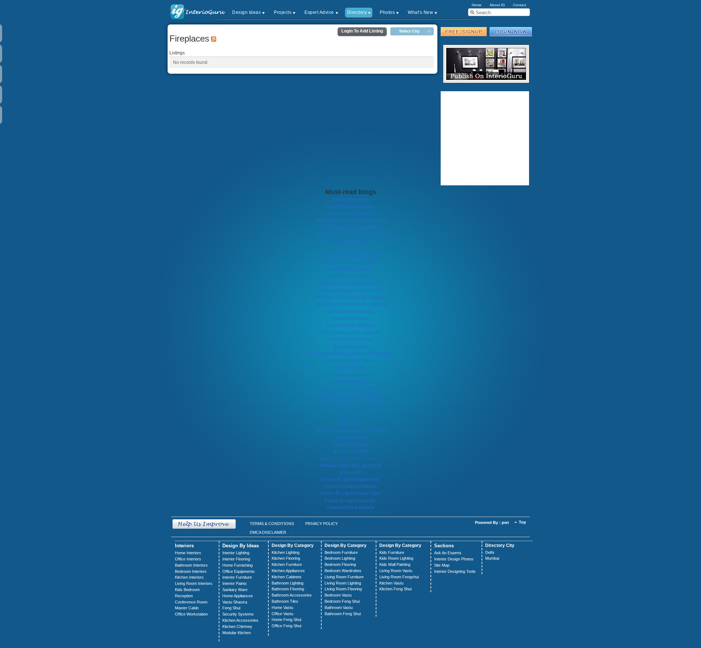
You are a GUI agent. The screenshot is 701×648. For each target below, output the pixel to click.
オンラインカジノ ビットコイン (350, 458)
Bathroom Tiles (285, 601)
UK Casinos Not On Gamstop (350, 227)
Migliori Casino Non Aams (350, 388)
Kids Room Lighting (396, 558)
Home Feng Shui (286, 619)
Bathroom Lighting (287, 583)
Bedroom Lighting (340, 558)
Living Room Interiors (193, 583)
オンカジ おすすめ (351, 451)
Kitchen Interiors (189, 577)
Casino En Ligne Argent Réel (350, 479)
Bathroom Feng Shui (343, 614)
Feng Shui (231, 608)
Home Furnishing (237, 565)
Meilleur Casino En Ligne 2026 (351, 465)
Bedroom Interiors (191, 571)
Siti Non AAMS (350, 248)
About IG (497, 5)
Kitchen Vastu (391, 583)
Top (522, 522)
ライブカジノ (350, 416)
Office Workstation (191, 614)
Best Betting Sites (350, 346)
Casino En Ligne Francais (350, 486)
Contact (519, 5)
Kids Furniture (391, 552)
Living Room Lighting (343, 583)
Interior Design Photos (454, 559)
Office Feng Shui (286, 626)
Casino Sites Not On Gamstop (350, 255)
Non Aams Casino (350, 241)
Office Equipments (238, 571)
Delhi (489, 552)
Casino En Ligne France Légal (350, 493)
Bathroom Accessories (292, 595)
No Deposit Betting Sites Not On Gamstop (351, 353)
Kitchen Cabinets (287, 577)
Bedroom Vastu (338, 595)
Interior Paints (234, 583)
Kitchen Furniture (287, 564)
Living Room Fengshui (399, 577)
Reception (184, 596)
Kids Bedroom (187, 589)
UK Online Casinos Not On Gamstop (351, 220)
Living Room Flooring (343, 589)
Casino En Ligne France (350, 360)
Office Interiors (188, 559)
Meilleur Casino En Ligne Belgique (350, 402)
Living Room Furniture (344, 577)
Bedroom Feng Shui (342, 601)
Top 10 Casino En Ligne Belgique (350, 395)
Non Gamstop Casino (350, 213)
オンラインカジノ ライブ (350, 409)
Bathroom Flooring (288, 589)
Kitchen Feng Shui (395, 589)
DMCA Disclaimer (268, 532)
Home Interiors (188, 553)
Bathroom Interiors (191, 565)
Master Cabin (187, 608)
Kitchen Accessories (240, 620)
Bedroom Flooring (340, 564)
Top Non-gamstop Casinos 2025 (350, 290)
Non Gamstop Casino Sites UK (350, 283)
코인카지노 (350, 423)
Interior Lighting (235, 553)
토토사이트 (350, 472)
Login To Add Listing (362, 31)
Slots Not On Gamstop (350, 269)
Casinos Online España (350, 507)
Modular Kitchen (236, 632)
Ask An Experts (447, 553)
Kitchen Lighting (285, 552)
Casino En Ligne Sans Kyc (350, 500)
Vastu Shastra (234, 602)
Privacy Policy (321, 523)
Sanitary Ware (235, 589)
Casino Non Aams (350, 199)
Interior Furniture (237, 577)
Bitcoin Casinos (350, 374)
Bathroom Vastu (339, 607)
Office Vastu (282, 614)
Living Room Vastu (395, 570)
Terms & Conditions (272, 523)
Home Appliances (237, 596)
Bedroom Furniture (341, 552)
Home (477, 5)
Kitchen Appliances (288, 570)
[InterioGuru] (197, 11)
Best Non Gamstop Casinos (350, 262)
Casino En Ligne (350, 437)
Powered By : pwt (492, 522)
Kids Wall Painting (394, 564)
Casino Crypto (350, 367)
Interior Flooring (236, 559)
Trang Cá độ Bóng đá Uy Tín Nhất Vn (350, 430)
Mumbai (492, 558)
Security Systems (238, 614)
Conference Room (191, 602)
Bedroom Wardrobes (343, 570)
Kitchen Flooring (286, 558)
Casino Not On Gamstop (350, 206)
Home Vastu (282, 607)
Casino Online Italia (350, 381)
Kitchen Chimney (237, 626)
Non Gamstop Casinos (350, 276)
